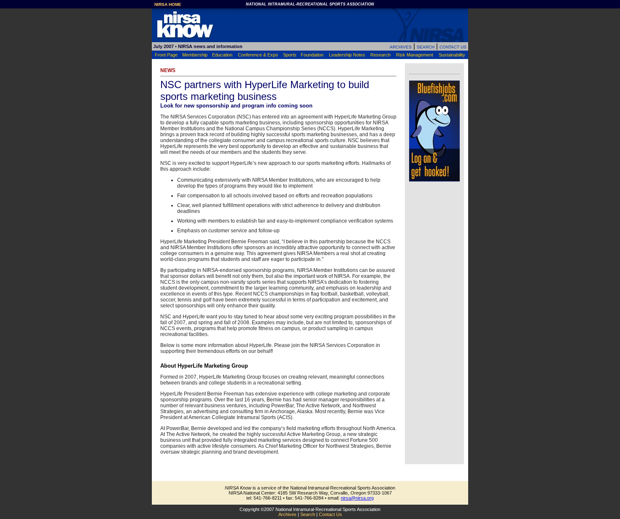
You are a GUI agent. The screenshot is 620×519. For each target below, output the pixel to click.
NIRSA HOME (167, 4)
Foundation (312, 54)
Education (222, 54)
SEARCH (425, 47)
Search (307, 514)
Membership (195, 54)
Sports (290, 54)
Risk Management (414, 54)
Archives (287, 514)
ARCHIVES (401, 47)
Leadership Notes (347, 54)
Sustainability (452, 54)
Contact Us (330, 514)
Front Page (166, 54)
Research (380, 54)
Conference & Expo (258, 54)
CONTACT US (452, 47)
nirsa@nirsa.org (357, 497)
